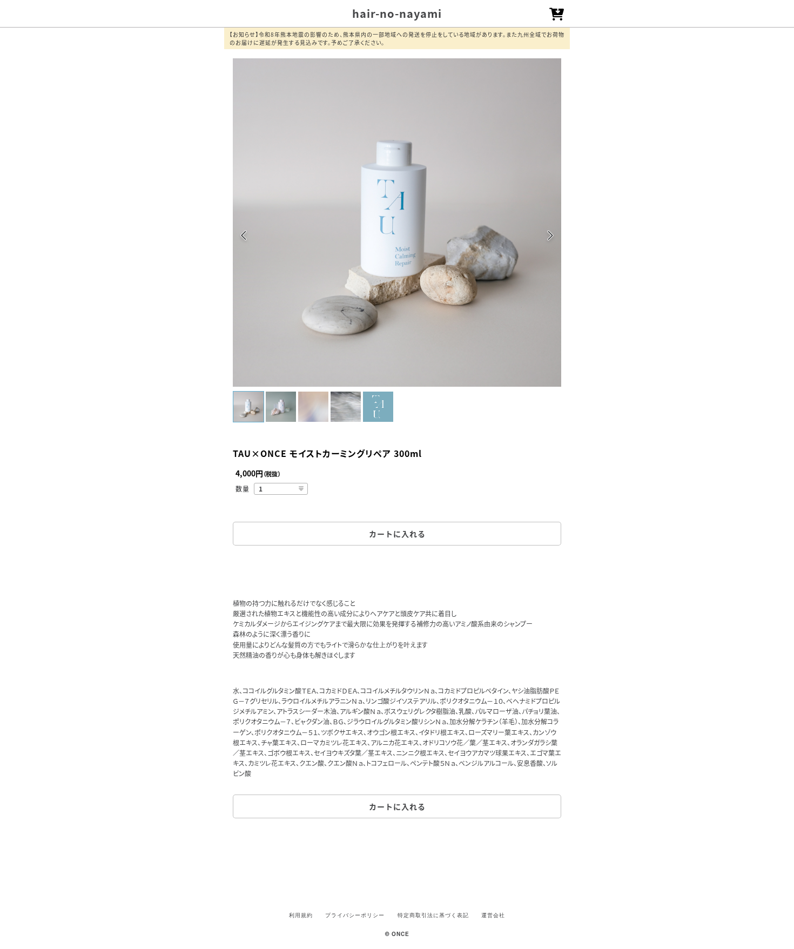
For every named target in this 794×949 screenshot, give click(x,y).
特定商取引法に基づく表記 (433, 915)
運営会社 (493, 915)
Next (550, 237)
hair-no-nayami (397, 13)
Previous (244, 237)
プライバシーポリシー (355, 915)
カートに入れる (397, 533)
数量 (242, 488)
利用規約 (301, 915)
